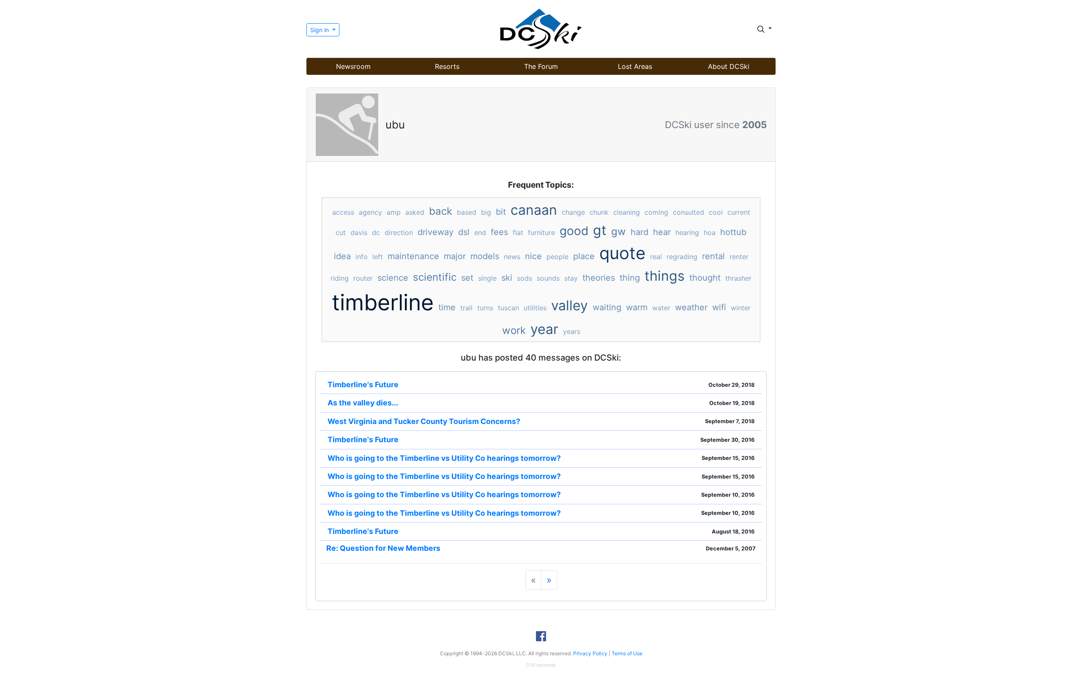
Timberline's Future (363, 384)
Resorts (447, 66)
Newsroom (353, 66)
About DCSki (728, 66)
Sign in (320, 29)
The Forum (541, 66)
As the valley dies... (363, 402)
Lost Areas (635, 66)
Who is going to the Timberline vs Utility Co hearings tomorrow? (444, 458)
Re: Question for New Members (383, 548)
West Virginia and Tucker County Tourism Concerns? (424, 421)
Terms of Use (627, 653)
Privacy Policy (590, 653)
